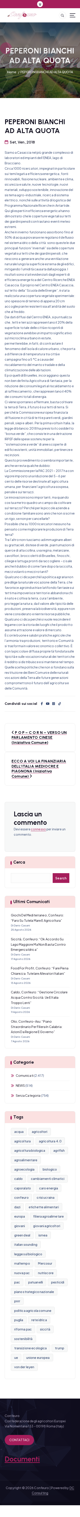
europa (19, 1216)
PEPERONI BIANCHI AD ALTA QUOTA (46, 72)
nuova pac (22, 1273)
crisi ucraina (45, 1197)
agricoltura (22, 1141)
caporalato (22, 1188)
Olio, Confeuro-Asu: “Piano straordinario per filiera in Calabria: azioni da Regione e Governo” (36, 1026)
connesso (38, 829)
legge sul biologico (28, 1254)
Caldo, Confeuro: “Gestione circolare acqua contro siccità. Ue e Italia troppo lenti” (39, 997)
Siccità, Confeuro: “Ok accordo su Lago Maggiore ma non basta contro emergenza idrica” (38, 944)
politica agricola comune (32, 1311)
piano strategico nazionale (34, 1292)
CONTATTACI (19, 1440)
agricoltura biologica (29, 1150)
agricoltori (40, 1132)
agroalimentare (26, 1160)
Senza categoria (28, 1095)
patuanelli (35, 1282)
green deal (22, 1235)
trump (59, 1348)
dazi (17, 1207)
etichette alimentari (44, 1207)
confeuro (21, 1197)
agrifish (59, 1150)
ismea (43, 1235)
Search (61, 878)
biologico (50, 1169)
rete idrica (39, 1320)
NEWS (20, 1085)
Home (11, 72)
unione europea (38, 1358)
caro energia (48, 1188)
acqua (19, 1132)
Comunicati (25, 1075)
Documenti (22, 1459)
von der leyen (24, 1367)
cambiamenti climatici (47, 1179)
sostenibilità (23, 1339)
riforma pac (23, 1329)
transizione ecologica (30, 1348)
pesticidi (57, 1282)
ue (16, 1358)
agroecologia (24, 1169)
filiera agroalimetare (48, 1216)
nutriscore (46, 1273)
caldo (18, 1179)
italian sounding (25, 1244)
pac (17, 1282)
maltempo (22, 1263)
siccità (45, 1329)
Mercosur (45, 1263)
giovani (19, 1226)
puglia (18, 1320)
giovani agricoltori (46, 1226)
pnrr (17, 1301)
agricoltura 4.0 (50, 1141)
